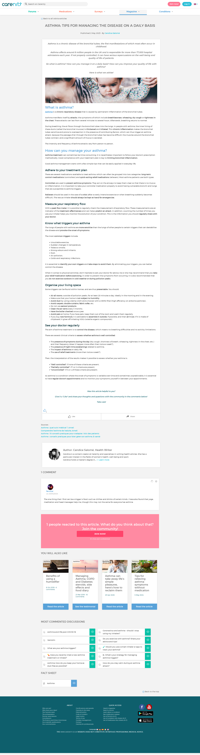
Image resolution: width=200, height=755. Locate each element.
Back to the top (151, 691)
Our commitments (49, 724)
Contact (78, 722)
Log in (187, 4)
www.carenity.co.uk (68, 732)
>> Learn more (103, 460)
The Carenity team (48, 712)
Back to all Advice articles (55, 18)
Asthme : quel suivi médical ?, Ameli (57, 427)
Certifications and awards (85, 708)
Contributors (46, 718)
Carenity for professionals (85, 724)
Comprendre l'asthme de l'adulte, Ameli (59, 430)
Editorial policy (81, 712)
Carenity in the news (83, 710)
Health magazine (109, 708)
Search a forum (108, 710)
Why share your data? (49, 710)
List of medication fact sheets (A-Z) (115, 720)
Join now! (174, 4)
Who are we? (46, 708)
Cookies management (83, 720)
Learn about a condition (111, 712)
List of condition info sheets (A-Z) (114, 718)
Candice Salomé (112, 33)
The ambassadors (48, 714)
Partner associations (49, 716)
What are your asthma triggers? (61, 648)
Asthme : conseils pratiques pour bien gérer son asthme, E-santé (70, 436)
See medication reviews (111, 714)
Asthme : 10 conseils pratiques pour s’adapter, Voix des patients (70, 433)
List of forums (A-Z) (109, 716)
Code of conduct (82, 714)
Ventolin (51, 640)
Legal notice (80, 716)
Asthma (51, 683)
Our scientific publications (51, 722)
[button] (34, 12)
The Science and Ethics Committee (54, 720)
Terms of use (80, 718)
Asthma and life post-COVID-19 (61, 632)
